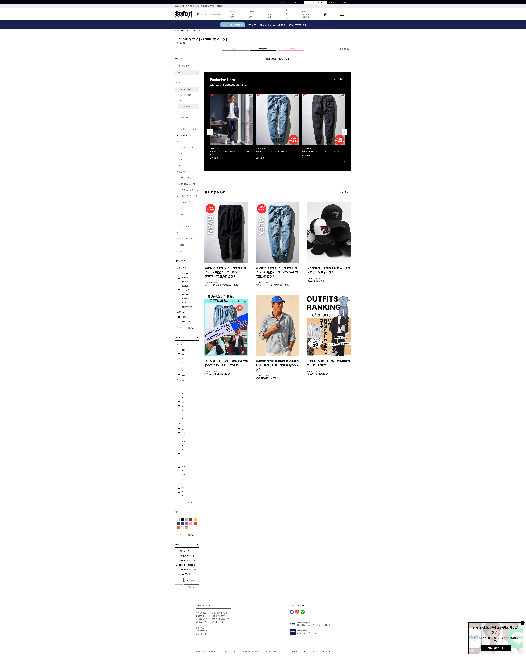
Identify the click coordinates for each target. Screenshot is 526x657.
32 (182, 402)
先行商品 (185, 278)
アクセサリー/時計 (184, 178)
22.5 (183, 433)
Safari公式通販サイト (316, 2)
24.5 (183, 450)
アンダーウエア (184, 118)
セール (179, 251)
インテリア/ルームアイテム (188, 190)
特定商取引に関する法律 (251, 652)
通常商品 (185, 273)
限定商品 (185, 282)
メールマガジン (218, 622)
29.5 (183, 492)
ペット (179, 221)
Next (344, 132)
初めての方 (200, 628)
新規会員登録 (201, 613)
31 (182, 398)
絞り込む (191, 328)
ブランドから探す (251, 14)
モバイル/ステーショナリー (188, 196)
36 (182, 419)
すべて (235, 49)
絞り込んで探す (270, 14)
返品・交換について (219, 613)
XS (183, 354)
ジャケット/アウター (185, 147)
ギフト (179, 233)
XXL (183, 375)
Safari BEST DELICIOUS (339, 2)
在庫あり (185, 317)
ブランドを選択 (183, 66)
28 (182, 385)
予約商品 (185, 294)
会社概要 (199, 652)
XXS (183, 350)
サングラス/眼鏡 (185, 95)
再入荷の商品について (220, 619)
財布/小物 (181, 172)
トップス (180, 141)
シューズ (180, 166)
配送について (201, 622)
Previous (210, 132)
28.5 (183, 483)
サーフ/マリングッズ (185, 202)
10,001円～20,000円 (187, 560)
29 (182, 389)
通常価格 (263, 49)
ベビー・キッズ (183, 227)
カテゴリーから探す (231, 14)
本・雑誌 (180, 245)
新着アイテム (186, 298)
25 (182, 454)
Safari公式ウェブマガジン (291, 2)
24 (182, 446)
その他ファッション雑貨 (187, 129)
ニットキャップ (184, 106)
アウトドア (181, 214)
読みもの (287, 14)
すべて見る (338, 79)
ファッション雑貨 (184, 89)
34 (182, 410)
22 (182, 429)
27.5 (183, 475)
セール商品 (185, 290)
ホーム (177, 30)
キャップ (182, 101)
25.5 (183, 458)
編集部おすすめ (187, 307)
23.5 (183, 441)
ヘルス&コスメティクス (186, 184)
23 (182, 437)
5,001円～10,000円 (186, 556)
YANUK (179, 72)
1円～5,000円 (184, 551)
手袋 (180, 124)
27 (182, 471)
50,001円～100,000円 (187, 570)
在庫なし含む (186, 321)
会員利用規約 (213, 652)
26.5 (183, 467)
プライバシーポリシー (230, 652)
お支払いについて (218, 616)
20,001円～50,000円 (187, 565)
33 (182, 406)
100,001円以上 (185, 574)
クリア (179, 328)
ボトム (179, 153)
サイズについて (201, 619)
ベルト (181, 112)
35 (182, 414)
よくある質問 (201, 634)
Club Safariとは (201, 631)
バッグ (179, 160)
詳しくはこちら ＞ (496, 648)
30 (182, 394)
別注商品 (185, 286)
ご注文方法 (200, 616)
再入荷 (184, 303)
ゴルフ (179, 208)
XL (183, 371)
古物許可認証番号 (270, 652)
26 (182, 462)
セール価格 (290, 49)
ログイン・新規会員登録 (305, 14)
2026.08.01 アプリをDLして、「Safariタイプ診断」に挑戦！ (199, 6)
